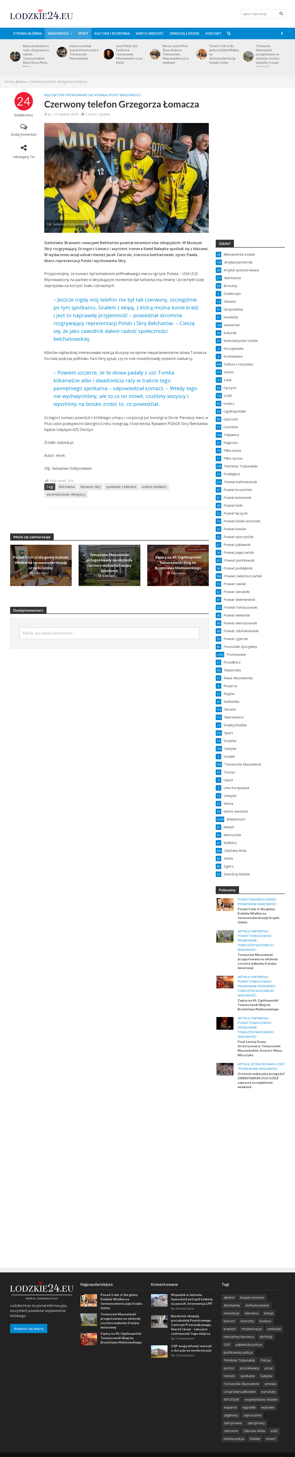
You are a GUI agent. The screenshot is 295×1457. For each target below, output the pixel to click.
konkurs (265, 1321)
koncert (229, 1321)
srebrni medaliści (154, 487)
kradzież (230, 1329)
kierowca (251, 1313)
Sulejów (266, 1376)
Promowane (76, 95)
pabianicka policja (249, 1344)
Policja (265, 1360)
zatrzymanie (233, 1423)
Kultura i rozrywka (112, 33)
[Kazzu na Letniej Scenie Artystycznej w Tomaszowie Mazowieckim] (14, 52)
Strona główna (27, 33)
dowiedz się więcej (29, 1328)
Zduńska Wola (254, 1431)
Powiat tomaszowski (254, 936)
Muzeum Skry (90, 487)
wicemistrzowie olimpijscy (66, 494)
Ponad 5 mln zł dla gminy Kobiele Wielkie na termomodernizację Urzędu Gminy (177, 54)
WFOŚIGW (231, 1399)
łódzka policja (234, 1438)
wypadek (249, 1407)
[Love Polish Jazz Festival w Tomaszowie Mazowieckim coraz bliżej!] (61, 54)
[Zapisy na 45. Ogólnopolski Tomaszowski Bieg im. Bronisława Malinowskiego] (247, 54)
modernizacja (252, 1329)
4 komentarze (185, 1308)
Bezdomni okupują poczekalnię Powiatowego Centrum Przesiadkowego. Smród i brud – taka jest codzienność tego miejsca (191, 1324)
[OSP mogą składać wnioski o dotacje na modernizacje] (159, 1351)
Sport (83, 33)
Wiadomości (58, 33)
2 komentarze (185, 1338)
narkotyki (274, 1329)
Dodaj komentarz (24, 134)
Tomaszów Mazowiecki (255, 945)
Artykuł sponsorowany (256, 1064)
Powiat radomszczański (257, 899)
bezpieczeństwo (252, 1297)
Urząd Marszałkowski (240, 1391)
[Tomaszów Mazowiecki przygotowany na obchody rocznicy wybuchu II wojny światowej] (200, 56)
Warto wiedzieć (150, 33)
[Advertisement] (250, 1167)
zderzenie (231, 1431)
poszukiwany (249, 1368)
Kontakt (213, 33)
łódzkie (255, 1438)
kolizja (268, 1313)
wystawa (267, 1407)
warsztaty (268, 1391)
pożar (269, 1368)
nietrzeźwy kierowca (239, 1336)
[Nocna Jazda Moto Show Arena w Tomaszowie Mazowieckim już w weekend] (107, 54)
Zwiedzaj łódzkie (185, 33)
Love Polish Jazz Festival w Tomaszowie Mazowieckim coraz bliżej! (83, 54)
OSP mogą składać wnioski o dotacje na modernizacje (191, 1348)
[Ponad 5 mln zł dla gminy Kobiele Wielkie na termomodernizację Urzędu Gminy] (154, 54)
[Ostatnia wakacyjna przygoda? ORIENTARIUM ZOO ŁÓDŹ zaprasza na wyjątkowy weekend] (224, 1068)
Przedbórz (266, 986)
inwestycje (231, 1313)
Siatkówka (97, 95)
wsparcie (230, 1407)
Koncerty (247, 1321)
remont (229, 1376)
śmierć (271, 1438)
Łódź (280, 1064)
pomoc (229, 1368)
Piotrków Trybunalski (239, 1360)
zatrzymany (256, 1423)
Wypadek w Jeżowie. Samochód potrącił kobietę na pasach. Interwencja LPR (191, 1299)
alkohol (229, 1297)
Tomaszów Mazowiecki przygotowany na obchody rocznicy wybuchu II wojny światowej (221, 56)
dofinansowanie (257, 1305)
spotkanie (247, 1376)
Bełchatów (54, 95)
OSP (227, 1344)
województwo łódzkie (261, 1399)
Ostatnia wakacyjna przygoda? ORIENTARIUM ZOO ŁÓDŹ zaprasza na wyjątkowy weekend (261, 1080)
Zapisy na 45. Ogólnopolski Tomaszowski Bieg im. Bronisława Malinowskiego (270, 54)
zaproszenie (252, 1415)
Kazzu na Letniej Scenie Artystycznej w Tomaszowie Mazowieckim (37, 52)
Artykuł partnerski (253, 931)
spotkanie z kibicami (121, 487)
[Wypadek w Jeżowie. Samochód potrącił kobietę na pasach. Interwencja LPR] (159, 1300)
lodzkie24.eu (23, 115)
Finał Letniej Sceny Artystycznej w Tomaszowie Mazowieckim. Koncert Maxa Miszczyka (260, 1048)
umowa (270, 1384)
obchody (266, 1336)
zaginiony (231, 1415)
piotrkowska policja (238, 1352)
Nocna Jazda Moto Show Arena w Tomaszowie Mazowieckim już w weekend (129, 54)
